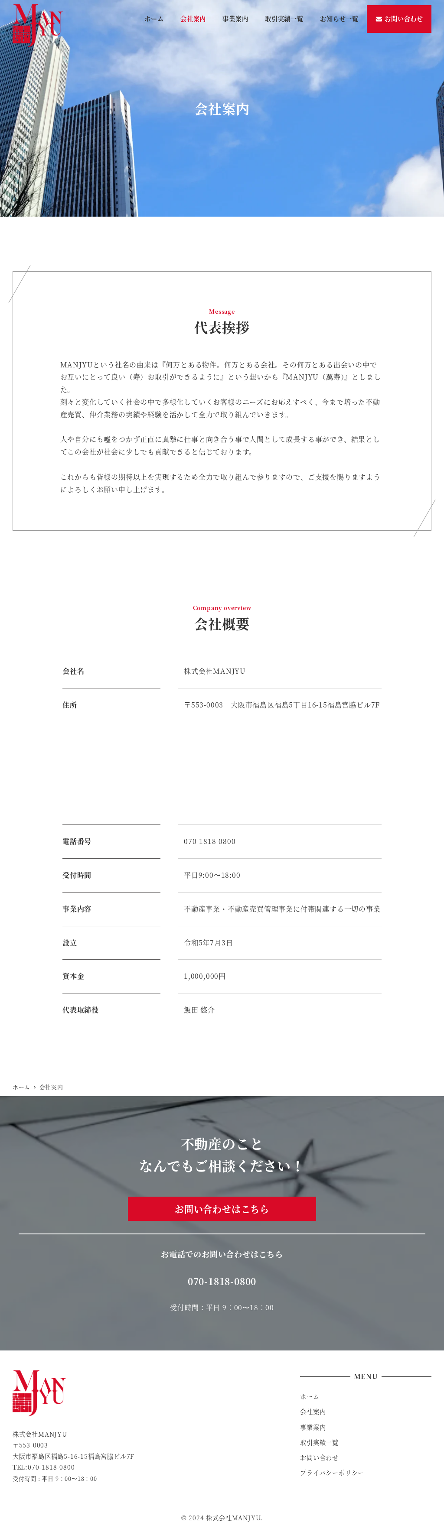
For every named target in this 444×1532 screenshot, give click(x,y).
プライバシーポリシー (332, 1472)
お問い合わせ (319, 1457)
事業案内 (313, 1427)
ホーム (309, 1396)
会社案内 (313, 1411)
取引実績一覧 (319, 1442)
